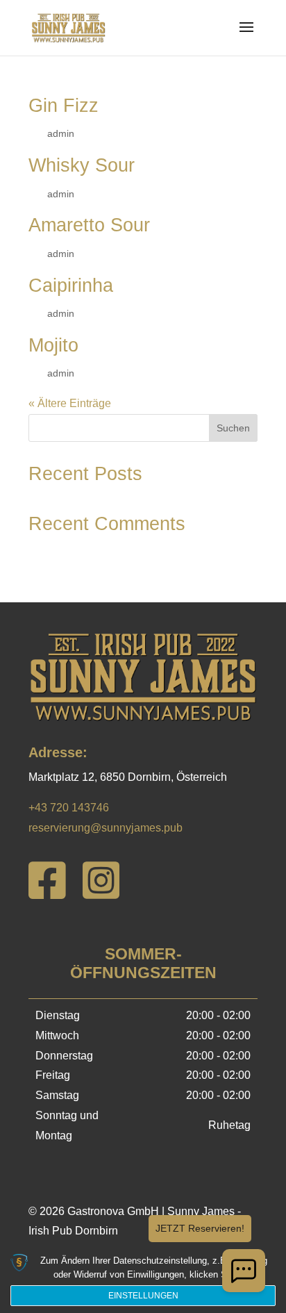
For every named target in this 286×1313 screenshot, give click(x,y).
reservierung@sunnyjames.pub (105, 828)
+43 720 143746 (68, 808)
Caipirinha (70, 285)
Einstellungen (143, 1295)
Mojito (53, 345)
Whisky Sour (81, 165)
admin (60, 133)
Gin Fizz (63, 105)
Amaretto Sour (89, 225)
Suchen (233, 427)
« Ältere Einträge (69, 403)
